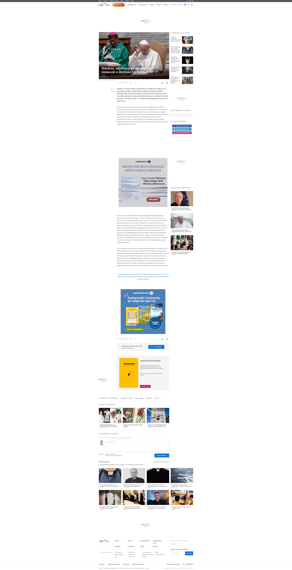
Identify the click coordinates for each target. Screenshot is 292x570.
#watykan (149, 398)
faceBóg (127, 1)
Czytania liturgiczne (146, 552)
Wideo (158, 5)
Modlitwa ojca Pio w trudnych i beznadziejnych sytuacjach (175, 69)
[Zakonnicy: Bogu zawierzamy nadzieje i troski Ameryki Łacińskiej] (182, 242)
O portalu (101, 568)
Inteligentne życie (157, 542)
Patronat (147, 568)
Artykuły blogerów (119, 554)
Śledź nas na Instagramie (183, 132)
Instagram (192, 1)
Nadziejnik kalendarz (150, 361)
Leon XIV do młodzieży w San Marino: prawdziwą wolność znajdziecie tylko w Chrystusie (157, 426)
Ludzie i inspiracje (160, 554)
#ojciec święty (139, 398)
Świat (117, 541)
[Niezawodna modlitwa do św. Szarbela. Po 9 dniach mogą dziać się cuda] (187, 60)
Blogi (122, 1)
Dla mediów (126, 568)
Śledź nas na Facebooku (182, 126)
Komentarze (143, 5)
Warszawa (173, 4)
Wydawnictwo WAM (114, 564)
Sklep (132, 1)
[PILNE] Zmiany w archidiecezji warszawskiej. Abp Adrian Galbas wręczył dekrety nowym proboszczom (133, 508)
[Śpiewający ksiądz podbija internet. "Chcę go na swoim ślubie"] (110, 497)
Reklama (132, 568)
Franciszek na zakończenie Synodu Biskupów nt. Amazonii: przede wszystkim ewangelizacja (181, 231)
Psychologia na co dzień (147, 554)
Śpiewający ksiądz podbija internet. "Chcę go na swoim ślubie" (109, 507)
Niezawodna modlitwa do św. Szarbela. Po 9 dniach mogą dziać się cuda (176, 59)
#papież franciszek (127, 398)
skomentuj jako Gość (111, 454)
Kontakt (121, 568)
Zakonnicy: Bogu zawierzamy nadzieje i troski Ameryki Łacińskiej (180, 253)
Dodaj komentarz (162, 455)
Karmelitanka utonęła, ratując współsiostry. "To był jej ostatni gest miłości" (181, 486)
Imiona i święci (131, 556)
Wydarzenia (132, 5)
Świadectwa (131, 554)
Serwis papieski (118, 552)
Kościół (104, 76)
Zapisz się (189, 553)
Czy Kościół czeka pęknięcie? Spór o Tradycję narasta (180, 507)
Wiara (152, 5)
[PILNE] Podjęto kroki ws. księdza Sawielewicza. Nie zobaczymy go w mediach (157, 508)
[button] (185, 5)
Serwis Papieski (103, 427)
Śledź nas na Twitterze (182, 129)
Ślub (116, 556)
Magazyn (106, 1)
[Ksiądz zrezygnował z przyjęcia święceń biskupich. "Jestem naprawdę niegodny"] (158, 475)
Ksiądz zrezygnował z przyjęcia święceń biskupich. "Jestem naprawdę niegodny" (157, 486)
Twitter (190, 1)
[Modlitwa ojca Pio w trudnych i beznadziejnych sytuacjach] (187, 70)
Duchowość (131, 552)
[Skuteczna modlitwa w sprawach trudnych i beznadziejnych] (187, 40)
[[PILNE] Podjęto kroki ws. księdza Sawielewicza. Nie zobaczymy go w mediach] (158, 497)
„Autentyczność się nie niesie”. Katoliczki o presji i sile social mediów (175, 80)
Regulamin (106, 568)
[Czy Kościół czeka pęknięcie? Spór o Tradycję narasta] (182, 497)
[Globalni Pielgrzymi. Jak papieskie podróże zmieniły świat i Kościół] (110, 415)
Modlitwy (144, 556)
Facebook (187, 1)
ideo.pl (191, 568)
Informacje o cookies (139, 568)
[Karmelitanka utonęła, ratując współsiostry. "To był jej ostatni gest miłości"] (182, 475)
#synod (156, 398)
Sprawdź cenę (145, 386)
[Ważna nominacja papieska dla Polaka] (134, 415)
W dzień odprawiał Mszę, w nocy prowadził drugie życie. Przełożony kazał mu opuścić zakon (175, 50)
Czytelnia (131, 546)
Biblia (100, 1)
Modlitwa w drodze (114, 1)
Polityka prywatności (114, 568)
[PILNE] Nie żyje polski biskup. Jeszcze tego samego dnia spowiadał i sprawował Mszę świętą (134, 486)
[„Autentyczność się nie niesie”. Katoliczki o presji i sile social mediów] (187, 80)
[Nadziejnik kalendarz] (128, 373)
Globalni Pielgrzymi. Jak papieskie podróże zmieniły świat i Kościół (108, 426)
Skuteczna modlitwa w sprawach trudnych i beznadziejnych (176, 39)
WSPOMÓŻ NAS (189, 564)
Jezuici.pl (102, 564)
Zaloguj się (101, 454)
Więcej (165, 5)
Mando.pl (126, 564)
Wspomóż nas (158, 347)
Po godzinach (145, 541)
